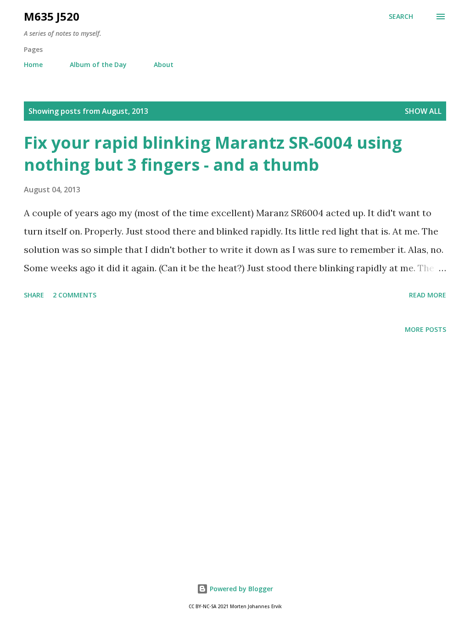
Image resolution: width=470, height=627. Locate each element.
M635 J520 (51, 16)
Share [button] (34, 295)
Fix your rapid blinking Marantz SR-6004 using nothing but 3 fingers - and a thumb (213, 153)
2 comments (74, 295)
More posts (425, 329)
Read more (427, 295)
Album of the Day (98, 64)
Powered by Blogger (240, 588)
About (163, 64)
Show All (423, 111)
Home (33, 64)
